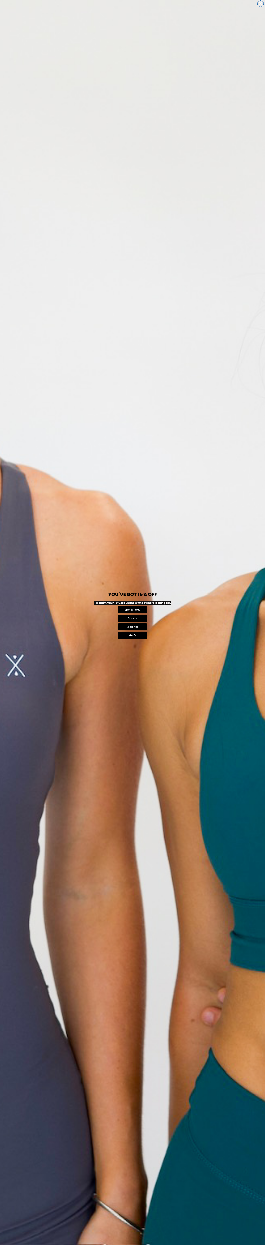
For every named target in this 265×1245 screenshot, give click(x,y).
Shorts (132, 618)
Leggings (133, 627)
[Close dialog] (260, 4)
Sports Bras (133, 609)
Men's (132, 635)
